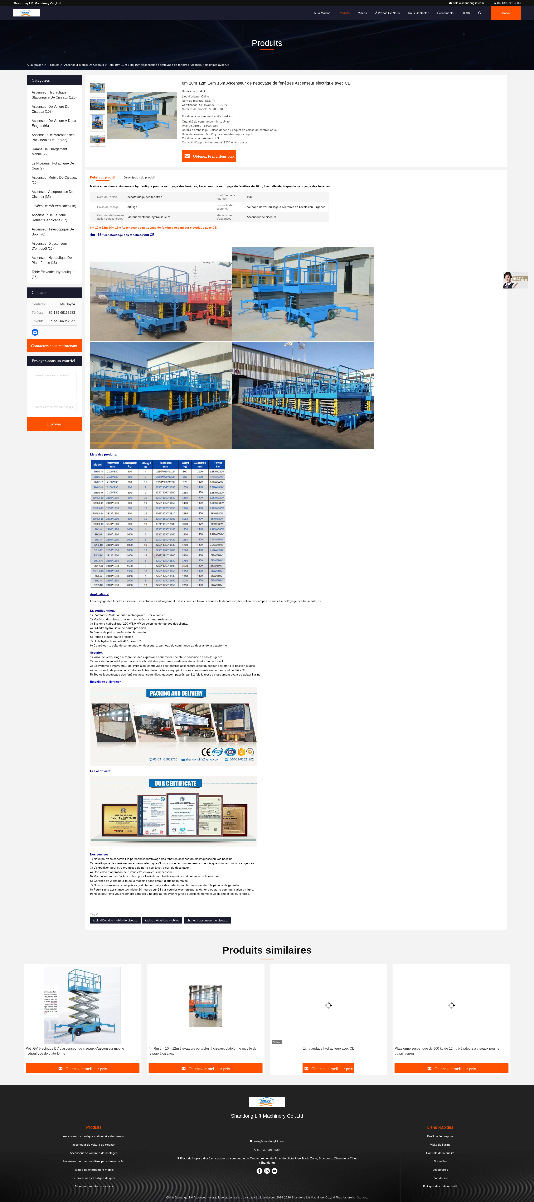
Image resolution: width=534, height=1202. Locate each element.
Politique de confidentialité (440, 1186)
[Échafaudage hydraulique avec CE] (206, 1005)
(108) (50, 109)
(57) (49, 217)
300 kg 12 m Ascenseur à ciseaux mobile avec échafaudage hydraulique (451, 1048)
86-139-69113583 (508, 3)
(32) (53, 137)
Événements (445, 13)
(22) (49, 151)
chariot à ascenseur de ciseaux (207, 920)
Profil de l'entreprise (440, 1136)
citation (506, 13)
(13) (49, 246)
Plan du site (440, 1178)
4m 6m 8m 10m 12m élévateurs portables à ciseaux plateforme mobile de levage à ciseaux (80, 1051)
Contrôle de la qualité (440, 1153)
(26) (54, 180)
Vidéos (362, 13)
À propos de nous (387, 13)
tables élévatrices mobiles (162, 920)
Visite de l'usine (440, 1144)
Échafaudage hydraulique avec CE (205, 1048)
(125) (54, 95)
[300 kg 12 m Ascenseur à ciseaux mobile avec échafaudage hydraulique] (452, 1005)
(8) (53, 232)
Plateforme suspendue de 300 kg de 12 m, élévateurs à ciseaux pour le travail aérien (324, 1051)
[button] (97, 145)
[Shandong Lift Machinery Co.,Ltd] (26, 13)
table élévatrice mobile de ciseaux (115, 920)
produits (53, 64)
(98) (54, 123)
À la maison (322, 13)
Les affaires (440, 1169)
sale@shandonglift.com (469, 3)
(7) (53, 166)
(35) (52, 194)
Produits (344, 13)
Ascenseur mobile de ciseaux (84, 64)
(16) (54, 206)
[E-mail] (35, 332)
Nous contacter (418, 13)
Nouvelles (440, 1161)
